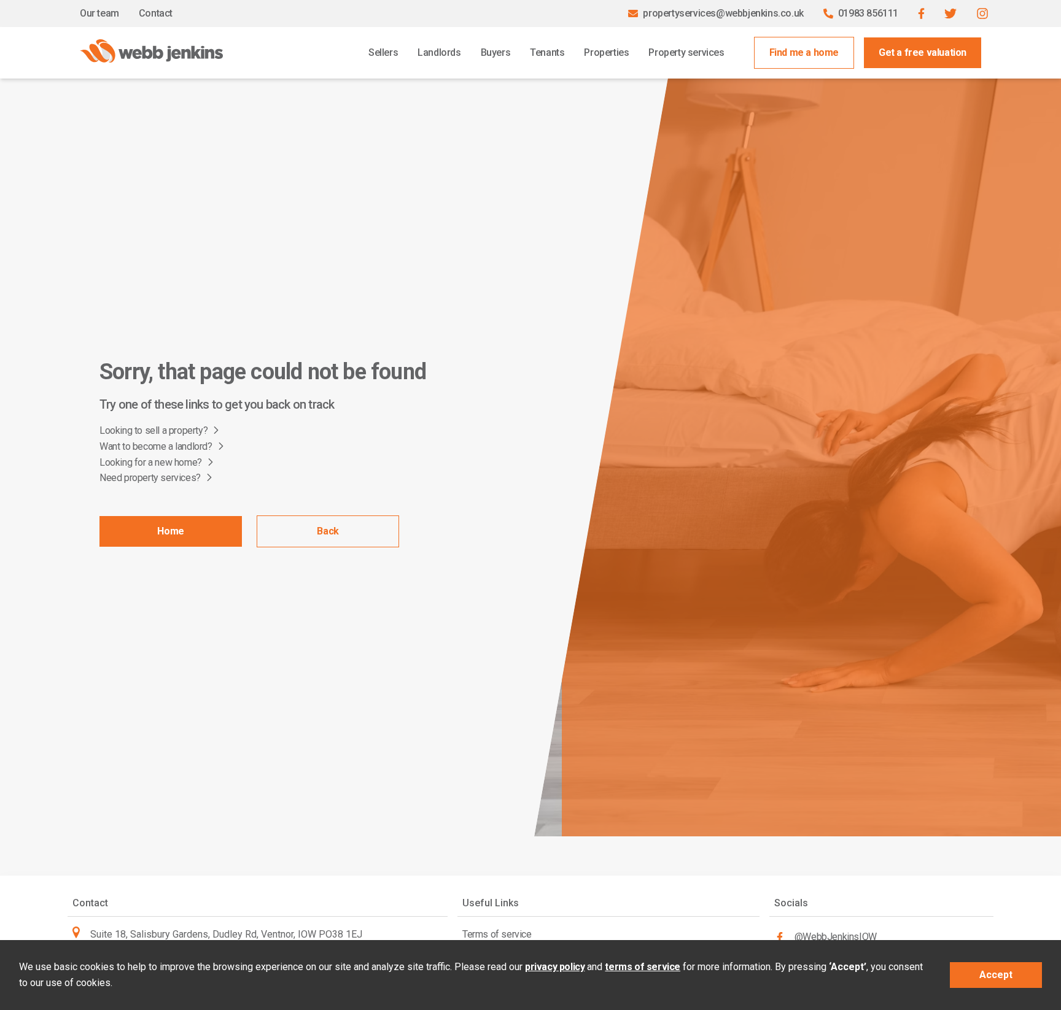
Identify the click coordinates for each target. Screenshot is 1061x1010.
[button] (921, 13)
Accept (995, 975)
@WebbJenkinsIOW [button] (836, 937)
